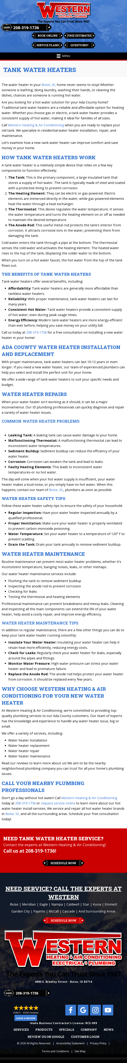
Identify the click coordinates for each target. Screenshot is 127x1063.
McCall (54, 911)
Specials (66, 1029)
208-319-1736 (26, 27)
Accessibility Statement (70, 1043)
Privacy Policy (98, 1043)
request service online (58, 803)
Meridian (29, 904)
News (108, 1029)
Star (86, 904)
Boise (14, 904)
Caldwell (72, 904)
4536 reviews (31, 1012)
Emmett (111, 904)
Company (89, 1029)
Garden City (20, 911)
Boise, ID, (49, 84)
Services (21, 1029)
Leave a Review (25, 1018)
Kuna (97, 904)
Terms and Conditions (55, 1051)
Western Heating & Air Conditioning (36, 125)
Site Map (80, 1051)
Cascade (68, 911)
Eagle (44, 904)
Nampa (57, 904)
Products (43, 1029)
